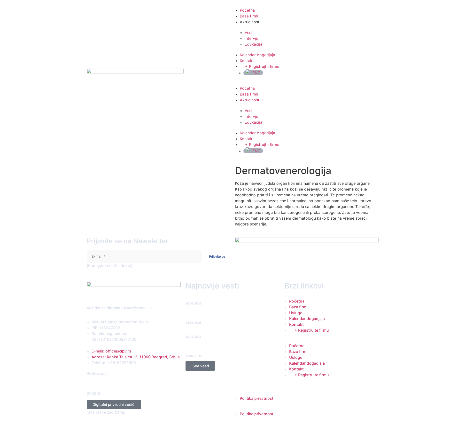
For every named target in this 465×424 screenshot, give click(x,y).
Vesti (249, 32)
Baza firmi (249, 16)
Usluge (295, 312)
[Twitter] (93, 382)
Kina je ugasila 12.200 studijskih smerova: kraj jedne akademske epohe (227, 348)
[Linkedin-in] (102, 382)
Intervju (251, 38)
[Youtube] (107, 382)
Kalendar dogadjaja (257, 54)
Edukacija (253, 44)
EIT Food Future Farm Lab (206, 299)
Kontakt (247, 60)
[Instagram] (98, 382)
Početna (247, 10)
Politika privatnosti (257, 398)
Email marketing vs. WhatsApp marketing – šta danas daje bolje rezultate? (232, 315)
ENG (256, 72)
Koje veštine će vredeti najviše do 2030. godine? (224, 332)
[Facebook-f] (88, 382)
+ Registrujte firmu (262, 66)
